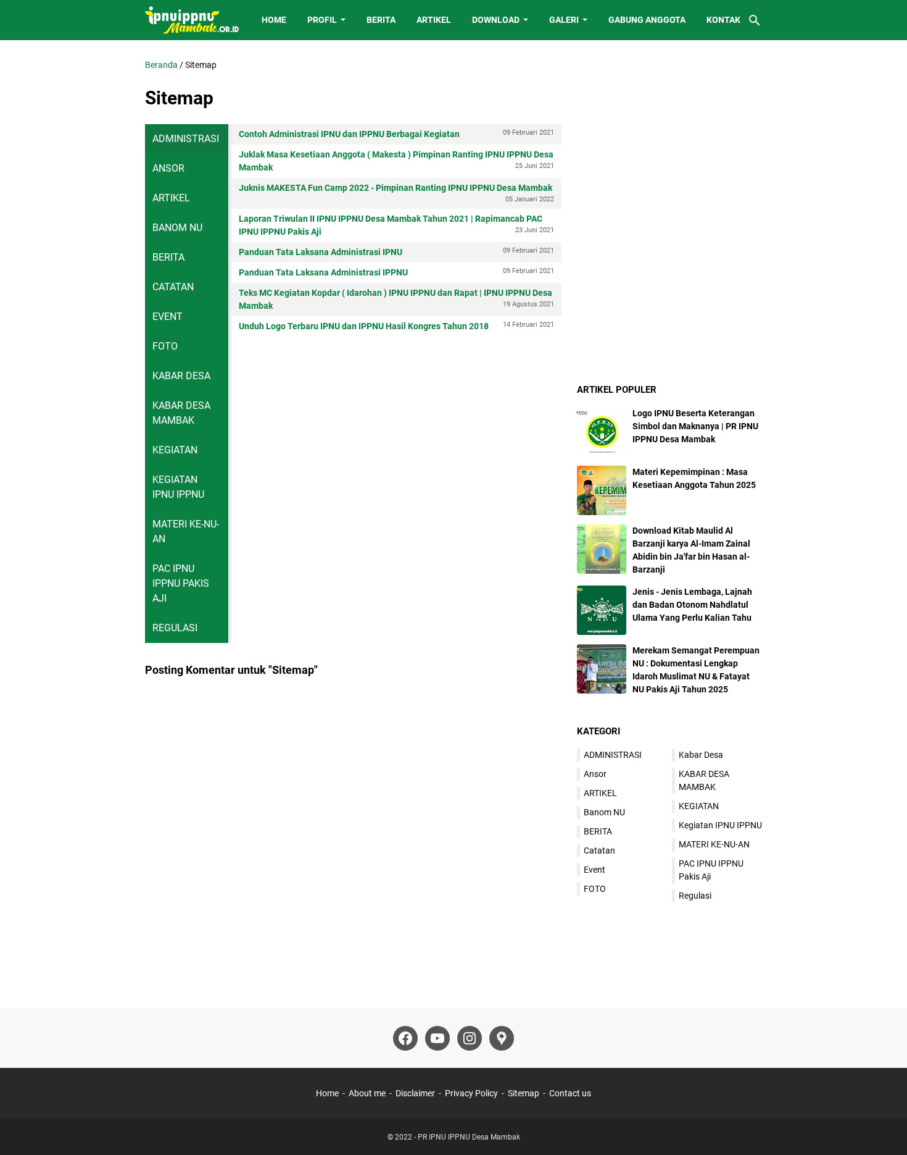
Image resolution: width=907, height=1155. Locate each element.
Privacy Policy (471, 1093)
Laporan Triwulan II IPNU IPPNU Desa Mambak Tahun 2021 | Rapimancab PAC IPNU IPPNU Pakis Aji (396, 225)
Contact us (570, 1093)
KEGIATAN (174, 450)
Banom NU (177, 227)
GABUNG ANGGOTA (646, 20)
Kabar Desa (181, 376)
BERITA (381, 20)
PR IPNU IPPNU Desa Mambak (469, 1137)
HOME (274, 20)
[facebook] (405, 1038)
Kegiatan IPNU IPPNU (178, 487)
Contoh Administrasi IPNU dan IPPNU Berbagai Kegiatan (396, 133)
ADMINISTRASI (185, 139)
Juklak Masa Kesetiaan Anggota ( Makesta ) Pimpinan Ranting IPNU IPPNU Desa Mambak (396, 160)
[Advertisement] (669, 136)
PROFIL (322, 20)
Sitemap (523, 1093)
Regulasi (174, 628)
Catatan (173, 287)
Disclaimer (415, 1093)
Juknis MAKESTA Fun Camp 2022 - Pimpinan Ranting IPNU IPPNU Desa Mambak (396, 193)
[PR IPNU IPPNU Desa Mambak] (192, 20)
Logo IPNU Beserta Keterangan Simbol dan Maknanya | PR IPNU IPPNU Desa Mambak (695, 426)
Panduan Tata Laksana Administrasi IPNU (396, 251)
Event (167, 316)
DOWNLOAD (496, 20)
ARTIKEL (433, 20)
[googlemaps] (501, 1038)
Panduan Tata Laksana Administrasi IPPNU (396, 272)
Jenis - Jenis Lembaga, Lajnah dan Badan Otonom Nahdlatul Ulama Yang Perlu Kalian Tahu (692, 605)
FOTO (165, 346)
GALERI (564, 20)
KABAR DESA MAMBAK (181, 413)
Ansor (168, 168)
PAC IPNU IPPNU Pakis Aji (180, 583)
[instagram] (469, 1038)
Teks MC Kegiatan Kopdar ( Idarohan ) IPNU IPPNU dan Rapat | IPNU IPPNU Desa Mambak (396, 299)
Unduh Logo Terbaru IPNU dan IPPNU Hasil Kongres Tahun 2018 (396, 326)
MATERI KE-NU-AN (185, 531)
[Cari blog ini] (754, 20)
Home (327, 1093)
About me (367, 1093)
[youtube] (437, 1038)
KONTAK (723, 20)
